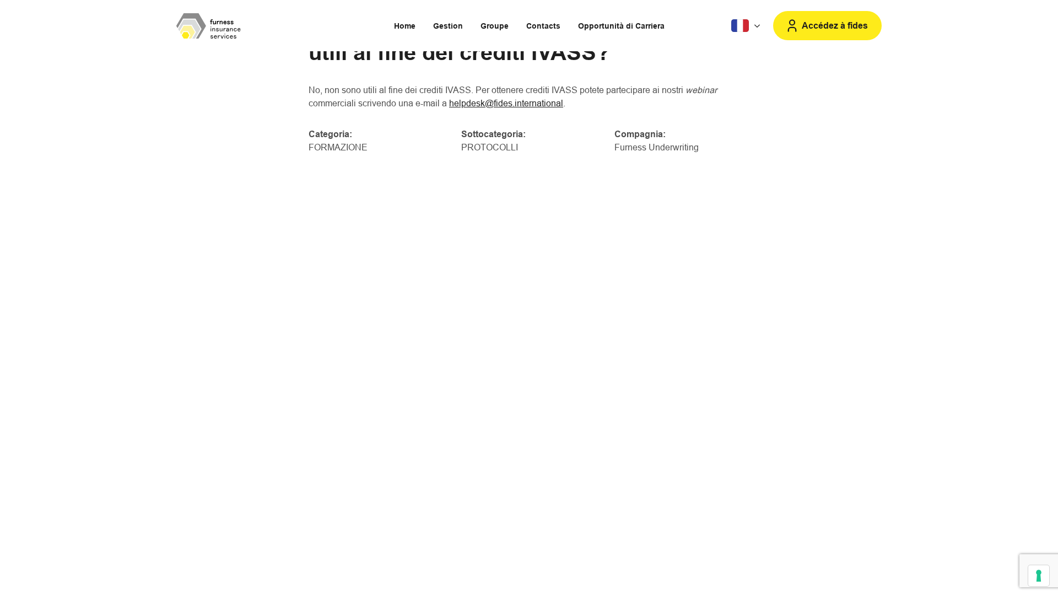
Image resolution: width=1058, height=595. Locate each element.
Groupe (495, 25)
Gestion (448, 25)
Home (404, 25)
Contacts (543, 25)
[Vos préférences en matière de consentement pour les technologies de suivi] (1038, 575)
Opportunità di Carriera (621, 25)
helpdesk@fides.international (506, 103)
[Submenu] (747, 26)
